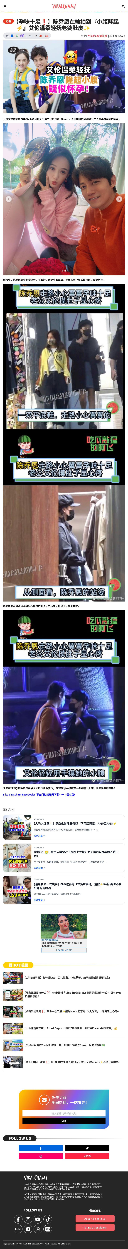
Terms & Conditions (95, 1227)
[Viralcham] (64, 6)
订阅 (64, 1121)
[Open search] (123, 6)
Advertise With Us (95, 1219)
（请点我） (70, 794)
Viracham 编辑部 (97, 36)
